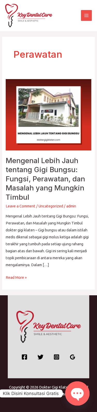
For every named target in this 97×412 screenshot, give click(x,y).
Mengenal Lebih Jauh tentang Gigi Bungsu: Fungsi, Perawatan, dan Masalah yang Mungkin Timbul (45, 178)
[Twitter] (40, 357)
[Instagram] (56, 357)
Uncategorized (51, 206)
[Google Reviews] (73, 357)
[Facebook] (24, 357)
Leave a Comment (20, 206)
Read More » (16, 277)
